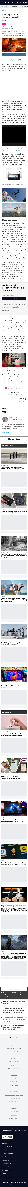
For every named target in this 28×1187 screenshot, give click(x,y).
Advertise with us (6, 1163)
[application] (14, 134)
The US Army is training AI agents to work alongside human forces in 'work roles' (14, 1019)
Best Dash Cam (14, 1111)
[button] (26, 2)
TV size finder (13, 6)
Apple (3, 114)
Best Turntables (14, 1091)
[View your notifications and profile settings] (17, 2)
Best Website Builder (14, 1052)
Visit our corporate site (14, 1132)
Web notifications (6, 1167)
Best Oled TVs (14, 1081)
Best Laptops (14, 1058)
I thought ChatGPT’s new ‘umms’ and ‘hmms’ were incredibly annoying (14, 995)
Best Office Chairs (14, 1101)
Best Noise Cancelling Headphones (14, 1095)
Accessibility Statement (8, 1170)
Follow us (15, 60)
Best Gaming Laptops (14, 1061)
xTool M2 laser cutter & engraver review (14, 1002)
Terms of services (20, 303)
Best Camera (14, 1108)
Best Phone (14, 1075)
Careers (4, 1173)
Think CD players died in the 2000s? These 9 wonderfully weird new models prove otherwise (14, 1010)
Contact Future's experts (8, 1146)
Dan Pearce (6, 27)
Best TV (14, 1078)
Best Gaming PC (14, 1065)
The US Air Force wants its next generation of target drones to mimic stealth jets (13, 1028)
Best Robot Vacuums (14, 1118)
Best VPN (14, 1041)
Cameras (4, 10)
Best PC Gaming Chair (14, 1068)
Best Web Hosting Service (14, 1048)
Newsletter (23, 60)
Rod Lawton (13, 27)
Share (5, 60)
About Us (4, 1143)
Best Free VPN (14, 1045)
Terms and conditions (7, 1153)
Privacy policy (5, 1156)
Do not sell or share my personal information (13, 1177)
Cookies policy (5, 1160)
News (3, 24)
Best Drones (14, 1115)
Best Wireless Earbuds (14, 1098)
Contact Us (4, 1150)
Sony (15, 154)
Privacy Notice (22, 304)
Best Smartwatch (14, 1085)
